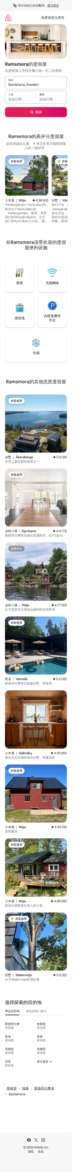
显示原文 (53, 5)
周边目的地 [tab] (12, 1011)
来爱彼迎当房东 (52, 17)
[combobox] (36, 84)
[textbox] (20, 99)
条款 (41, 1151)
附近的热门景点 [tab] (36, 1011)
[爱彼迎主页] (8, 17)
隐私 (31, 1151)
